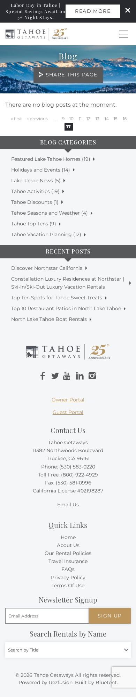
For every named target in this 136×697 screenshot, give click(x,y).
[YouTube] (67, 376)
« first (16, 118)
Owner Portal (68, 400)
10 (71, 118)
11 (80, 118)
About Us (68, 545)
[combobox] (68, 650)
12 (88, 118)
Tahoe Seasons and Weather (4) (49, 213)
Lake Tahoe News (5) (36, 180)
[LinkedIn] (79, 376)
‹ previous (37, 118)
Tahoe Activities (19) (35, 191)
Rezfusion (61, 682)
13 (97, 118)
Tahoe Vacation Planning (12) (46, 234)
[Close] (125, 11)
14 (107, 118)
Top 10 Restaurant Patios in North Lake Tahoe (66, 308)
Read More (93, 11)
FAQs (68, 569)
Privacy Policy (68, 577)
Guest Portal (68, 412)
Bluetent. (107, 682)
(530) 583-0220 (77, 467)
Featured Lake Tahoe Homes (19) (50, 159)
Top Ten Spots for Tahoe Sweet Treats (56, 297)
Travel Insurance (68, 561)
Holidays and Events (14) (40, 170)
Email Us (68, 504)
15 (116, 118)
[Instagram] (92, 376)
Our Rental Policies (68, 553)
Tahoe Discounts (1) (35, 202)
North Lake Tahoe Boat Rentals (49, 319)
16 (125, 118)
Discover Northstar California (47, 268)
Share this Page (72, 75)
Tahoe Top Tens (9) (33, 224)
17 (68, 126)
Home (68, 537)
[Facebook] (42, 376)
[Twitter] (55, 376)
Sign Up (110, 616)
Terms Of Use (68, 585)
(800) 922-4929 (79, 475)
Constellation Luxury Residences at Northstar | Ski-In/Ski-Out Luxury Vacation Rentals (67, 283)
